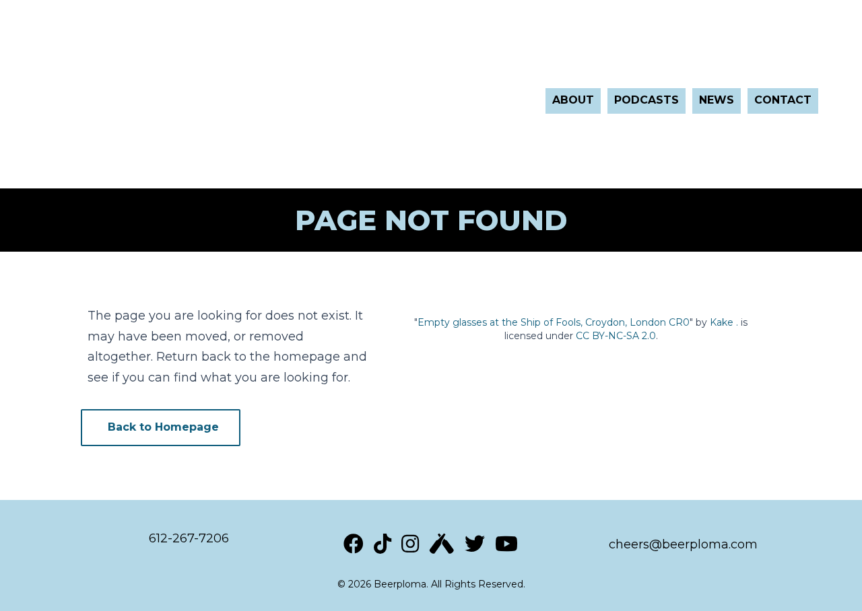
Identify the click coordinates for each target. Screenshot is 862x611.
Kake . (724, 322)
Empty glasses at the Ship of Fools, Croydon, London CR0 (554, 322)
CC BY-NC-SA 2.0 (616, 336)
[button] (160, 427)
